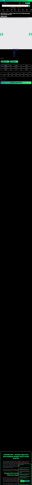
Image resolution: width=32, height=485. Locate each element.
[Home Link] (6, 3)
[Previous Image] (1, 34)
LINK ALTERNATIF (22, 481)
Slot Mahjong (11, 477)
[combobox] (15, 6)
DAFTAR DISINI (5, 61)
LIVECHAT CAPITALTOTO (16, 82)
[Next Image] (30, 34)
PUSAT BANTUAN (27, 481)
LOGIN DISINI (14, 61)
